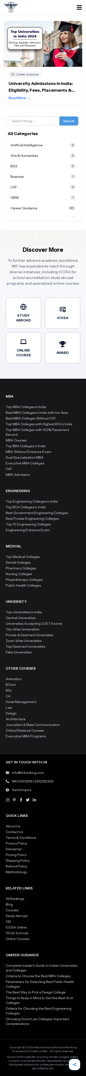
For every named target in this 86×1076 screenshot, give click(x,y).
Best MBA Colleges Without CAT (31, 418)
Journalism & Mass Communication (33, 725)
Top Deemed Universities (25, 646)
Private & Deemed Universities (29, 635)
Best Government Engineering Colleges (37, 513)
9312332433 (44, 781)
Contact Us (14, 832)
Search (69, 121)
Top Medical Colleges (23, 557)
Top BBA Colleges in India (25, 446)
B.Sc (9, 690)
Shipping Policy (18, 860)
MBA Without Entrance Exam (28, 452)
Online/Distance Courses (25, 730)
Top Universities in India (24, 612)
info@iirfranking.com (28, 773)
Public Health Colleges (23, 585)
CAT (9, 469)
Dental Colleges (18, 562)
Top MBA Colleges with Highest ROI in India (39, 424)
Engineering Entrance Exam (28, 530)
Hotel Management (21, 702)
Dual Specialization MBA (24, 457)
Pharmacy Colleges (21, 568)
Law (9, 707)
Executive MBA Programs (26, 736)
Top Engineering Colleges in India (32, 501)
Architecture (16, 719)
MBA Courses (16, 440)
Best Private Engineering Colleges (32, 518)
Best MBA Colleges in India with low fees (37, 412)
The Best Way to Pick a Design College (36, 992)
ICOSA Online (16, 927)
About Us (13, 826)
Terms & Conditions (21, 837)
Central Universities (21, 618)
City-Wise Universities (22, 629)
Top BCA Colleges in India (26, 507)
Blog (9, 904)
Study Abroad (16, 916)
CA (8, 696)
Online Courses (17, 939)
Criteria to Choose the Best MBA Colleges (38, 976)
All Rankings (15, 899)
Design (11, 713)
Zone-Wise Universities (24, 641)
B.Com (11, 684)
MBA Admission (18, 474)
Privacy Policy (16, 843)
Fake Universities (19, 652)
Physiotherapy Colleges (24, 579)
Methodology (16, 872)
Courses (12, 910)
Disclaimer (14, 849)
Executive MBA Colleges (25, 463)
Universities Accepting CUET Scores (34, 623)
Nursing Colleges (19, 574)
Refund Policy (16, 866)
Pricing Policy (16, 855)
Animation (14, 679)
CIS (8, 921)
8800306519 (22, 781)
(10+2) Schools (17, 933)
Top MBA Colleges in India (26, 407)
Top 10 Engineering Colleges (28, 524)
